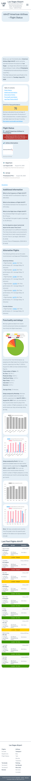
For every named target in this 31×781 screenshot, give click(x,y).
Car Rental (19, 765)
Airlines (18, 749)
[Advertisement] (15, 39)
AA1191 (15, 270)
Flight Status (8, 90)
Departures (5, 753)
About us (27, 777)
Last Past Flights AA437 (11, 99)
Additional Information (10, 92)
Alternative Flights (9, 94)
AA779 (14, 297)
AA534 (14, 290)
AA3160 (15, 283)
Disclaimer (18, 777)
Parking (18, 763)
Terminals (4, 763)
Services (18, 769)
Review (4, 769)
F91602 (15, 309)
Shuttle (18, 758)
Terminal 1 (4, 765)
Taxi (17, 756)
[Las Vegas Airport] (4, 5)
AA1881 (15, 276)
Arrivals (4, 751)
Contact (22, 777)
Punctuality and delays (10, 97)
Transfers (18, 760)
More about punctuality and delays (13, 121)
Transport (18, 751)
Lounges (18, 772)
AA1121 (15, 263)
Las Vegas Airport (15, 2)
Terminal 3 (5, 767)
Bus (17, 753)
